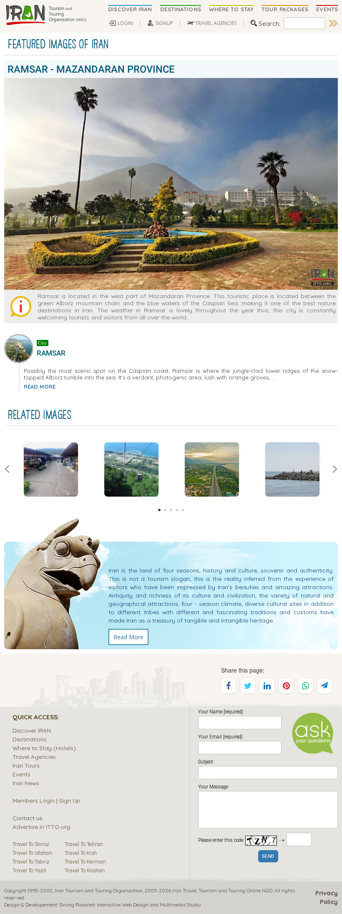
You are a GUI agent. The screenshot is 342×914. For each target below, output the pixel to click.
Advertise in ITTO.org (41, 826)
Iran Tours (26, 765)
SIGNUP (164, 23)
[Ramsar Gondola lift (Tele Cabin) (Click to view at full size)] (131, 469)
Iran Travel (184, 890)
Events (21, 774)
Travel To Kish (81, 852)
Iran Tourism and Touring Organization (98, 890)
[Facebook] (228, 685)
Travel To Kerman (85, 861)
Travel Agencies (34, 756)
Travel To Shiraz (31, 844)
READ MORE (39, 386)
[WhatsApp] (305, 685)
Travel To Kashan (85, 870)
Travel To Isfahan (32, 852)
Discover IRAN (32, 730)
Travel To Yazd (29, 870)
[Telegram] (324, 685)
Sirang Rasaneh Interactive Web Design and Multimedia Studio (130, 904)
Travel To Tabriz (31, 861)
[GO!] (333, 23)
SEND (268, 856)
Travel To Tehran (84, 844)
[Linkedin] (266, 685)
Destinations (30, 739)
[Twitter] (247, 685)
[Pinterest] (286, 685)
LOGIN (125, 23)
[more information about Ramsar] (20, 348)
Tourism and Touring (222, 890)
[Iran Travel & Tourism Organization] (46, 15)
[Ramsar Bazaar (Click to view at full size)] (51, 469)
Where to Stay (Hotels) (44, 747)
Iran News (26, 782)
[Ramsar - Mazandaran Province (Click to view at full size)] (212, 469)
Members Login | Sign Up (46, 800)
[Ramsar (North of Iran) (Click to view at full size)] (292, 469)
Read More (128, 637)
